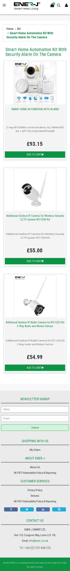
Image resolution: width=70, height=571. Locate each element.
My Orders (35, 450)
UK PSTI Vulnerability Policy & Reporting (35, 472)
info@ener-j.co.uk (38, 540)
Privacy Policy (35, 490)
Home (9, 29)
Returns (35, 495)
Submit (35, 427)
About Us (35, 467)
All (19, 29)
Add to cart (34, 154)
